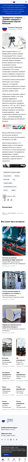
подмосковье (7, 176)
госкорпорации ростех (10, 186)
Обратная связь (6, 433)
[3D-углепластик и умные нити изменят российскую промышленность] (21, 347)
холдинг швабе (8, 183)
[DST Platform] (14, 126)
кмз (14, 179)
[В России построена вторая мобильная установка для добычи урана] (7, 347)
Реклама (23, 165)
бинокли (17, 176)
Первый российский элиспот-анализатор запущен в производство (12, 327)
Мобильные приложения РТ (10, 421)
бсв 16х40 (6, 179)
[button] (25, 459)
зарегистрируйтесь (12, 213)
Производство (5, 266)
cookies (12, 447)
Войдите (4, 213)
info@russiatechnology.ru (9, 427)
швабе (13, 190)
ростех (6, 190)
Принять (6, 454)
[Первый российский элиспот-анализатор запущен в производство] (14, 314)
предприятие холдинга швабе (12, 172)
